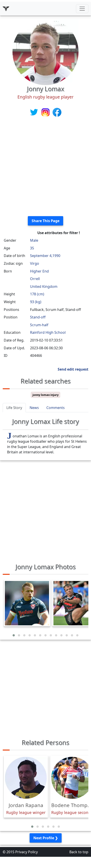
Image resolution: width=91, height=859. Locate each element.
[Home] (6, 8)
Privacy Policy (26, 851)
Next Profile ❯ (45, 837)
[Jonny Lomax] (45, 51)
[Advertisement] (45, 167)
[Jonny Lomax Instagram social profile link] (46, 111)
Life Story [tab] (14, 407)
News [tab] (34, 407)
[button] (13, 635)
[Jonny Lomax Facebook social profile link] (57, 111)
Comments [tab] (55, 407)
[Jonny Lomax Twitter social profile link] (34, 111)
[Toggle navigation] (82, 8)
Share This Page (45, 220)
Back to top (78, 851)
